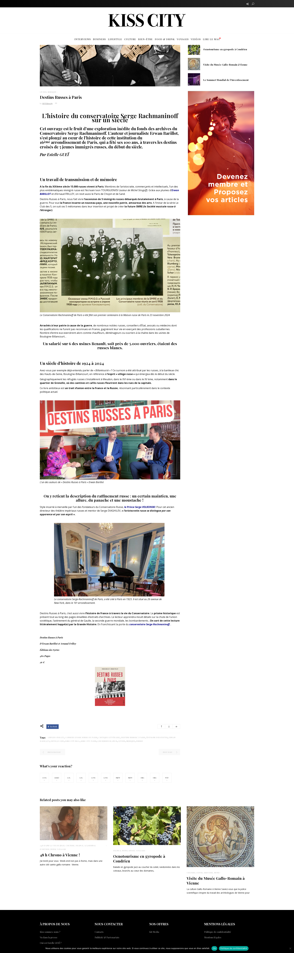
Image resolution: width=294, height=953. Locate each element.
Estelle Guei (57, 741)
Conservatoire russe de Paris (81, 737)
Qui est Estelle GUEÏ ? (51, 943)
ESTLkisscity (47, 103)
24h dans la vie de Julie (52, 845)
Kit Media (154, 931)
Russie (139, 741)
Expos (199, 872)
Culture (70, 845)
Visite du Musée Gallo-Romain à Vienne (225, 64)
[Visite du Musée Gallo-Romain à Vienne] (194, 63)
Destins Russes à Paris (133, 737)
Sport (132, 850)
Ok (214, 948)
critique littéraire (109, 737)
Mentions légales (212, 937)
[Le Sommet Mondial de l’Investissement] (194, 79)
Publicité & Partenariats (107, 937)
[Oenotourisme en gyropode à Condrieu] (194, 48)
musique (130, 741)
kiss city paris (88, 741)
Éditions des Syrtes (157, 737)
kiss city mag (72, 741)
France (79, 845)
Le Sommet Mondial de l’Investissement (226, 79)
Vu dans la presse (48, 937)
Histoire (208, 872)
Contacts (99, 931)
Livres (43, 92)
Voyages (61, 849)
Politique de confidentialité (217, 931)
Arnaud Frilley (56, 737)
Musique (52, 92)
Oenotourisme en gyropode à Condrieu (225, 49)
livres (121, 741)
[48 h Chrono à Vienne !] (73, 823)
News (53, 849)
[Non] (290, 948)
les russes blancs (107, 741)
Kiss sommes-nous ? (50, 931)
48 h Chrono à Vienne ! (60, 854)
